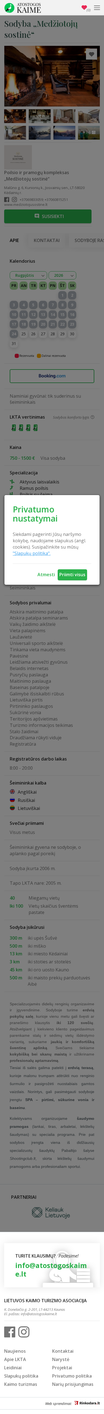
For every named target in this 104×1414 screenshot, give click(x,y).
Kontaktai (62, 1351)
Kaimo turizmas (20, 1384)
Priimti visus (72, 575)
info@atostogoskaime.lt (51, 1270)
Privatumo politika (72, 1376)
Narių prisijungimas (72, 1384)
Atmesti (46, 575)
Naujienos (15, 1351)
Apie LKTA (15, 1359)
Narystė (60, 1359)
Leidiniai (13, 1368)
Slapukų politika (21, 1376)
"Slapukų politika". (31, 553)
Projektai (62, 1368)
